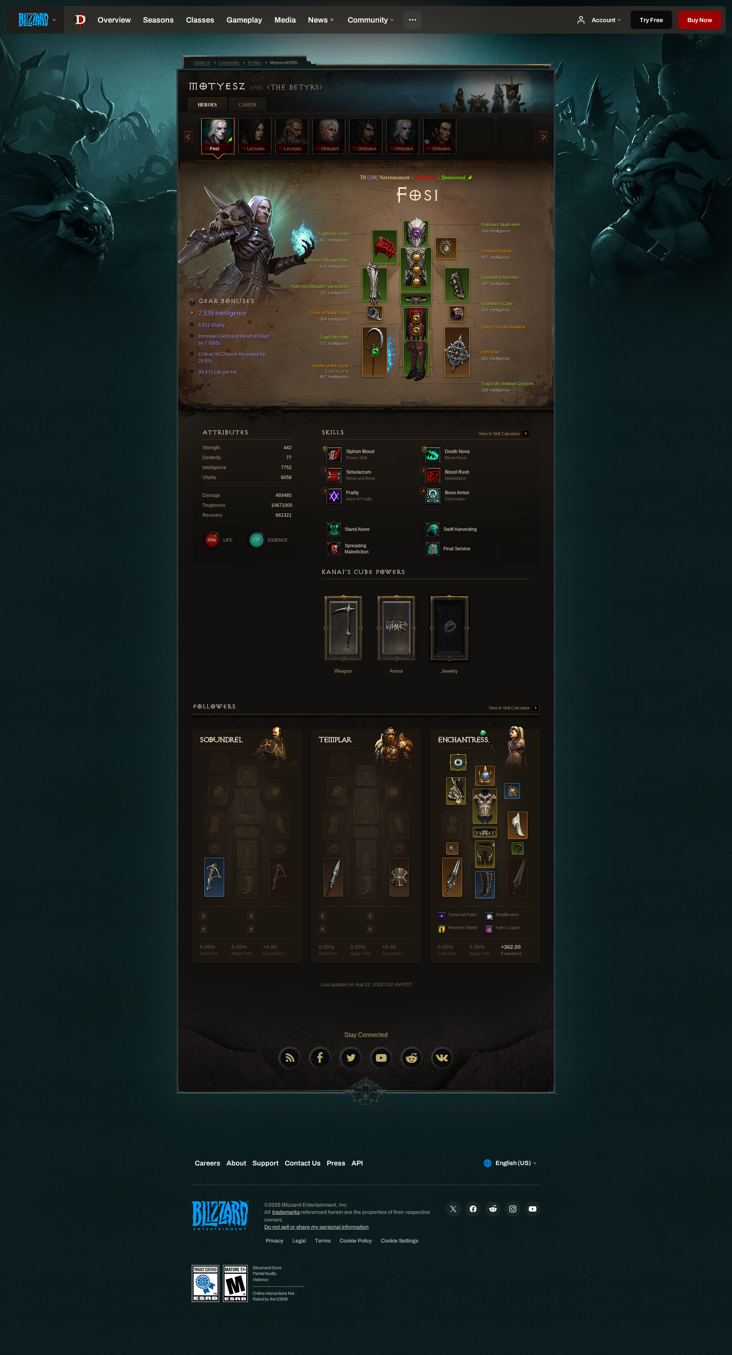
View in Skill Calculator (500, 433)
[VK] (442, 1057)
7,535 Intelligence (223, 313)
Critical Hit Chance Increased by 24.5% (232, 358)
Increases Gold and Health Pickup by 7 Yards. (234, 340)
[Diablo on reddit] (411, 1057)
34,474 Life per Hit (218, 372)
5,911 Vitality (212, 325)
